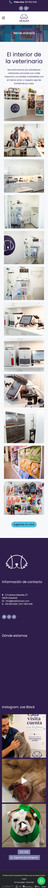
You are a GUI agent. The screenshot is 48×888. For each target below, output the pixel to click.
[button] (41, 881)
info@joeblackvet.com (17, 600)
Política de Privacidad (12, 875)
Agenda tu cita (24, 524)
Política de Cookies (31, 875)
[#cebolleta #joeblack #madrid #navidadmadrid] (24, 825)
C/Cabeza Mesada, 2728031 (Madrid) (15, 596)
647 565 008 (26, 604)
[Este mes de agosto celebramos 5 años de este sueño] (24, 736)
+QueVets (29, 882)
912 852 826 (31, 2)
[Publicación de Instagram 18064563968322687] (24, 780)
